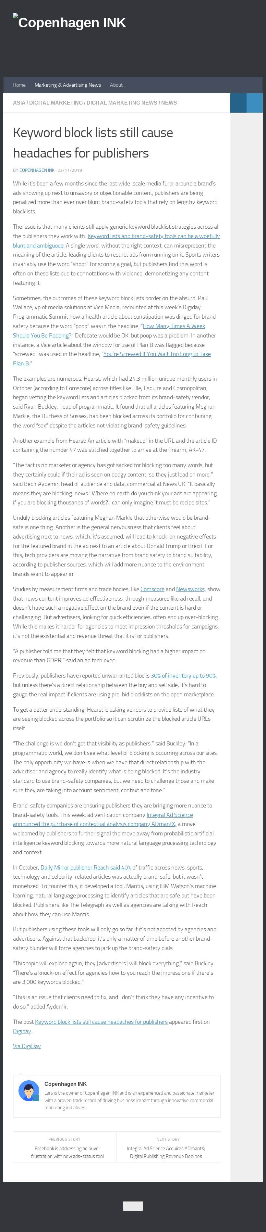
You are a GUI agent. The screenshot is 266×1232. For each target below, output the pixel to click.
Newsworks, (191, 589)
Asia (19, 103)
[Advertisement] (135, 50)
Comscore (152, 589)
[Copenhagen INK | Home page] (69, 22)
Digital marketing (56, 103)
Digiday (22, 1031)
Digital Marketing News (122, 103)
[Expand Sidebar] (255, 103)
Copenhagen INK (36, 170)
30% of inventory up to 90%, (184, 675)
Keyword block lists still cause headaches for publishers (101, 1021)
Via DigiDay (27, 1046)
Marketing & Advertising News (68, 85)
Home (19, 85)
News (169, 103)
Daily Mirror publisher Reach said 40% (86, 867)
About (116, 85)
